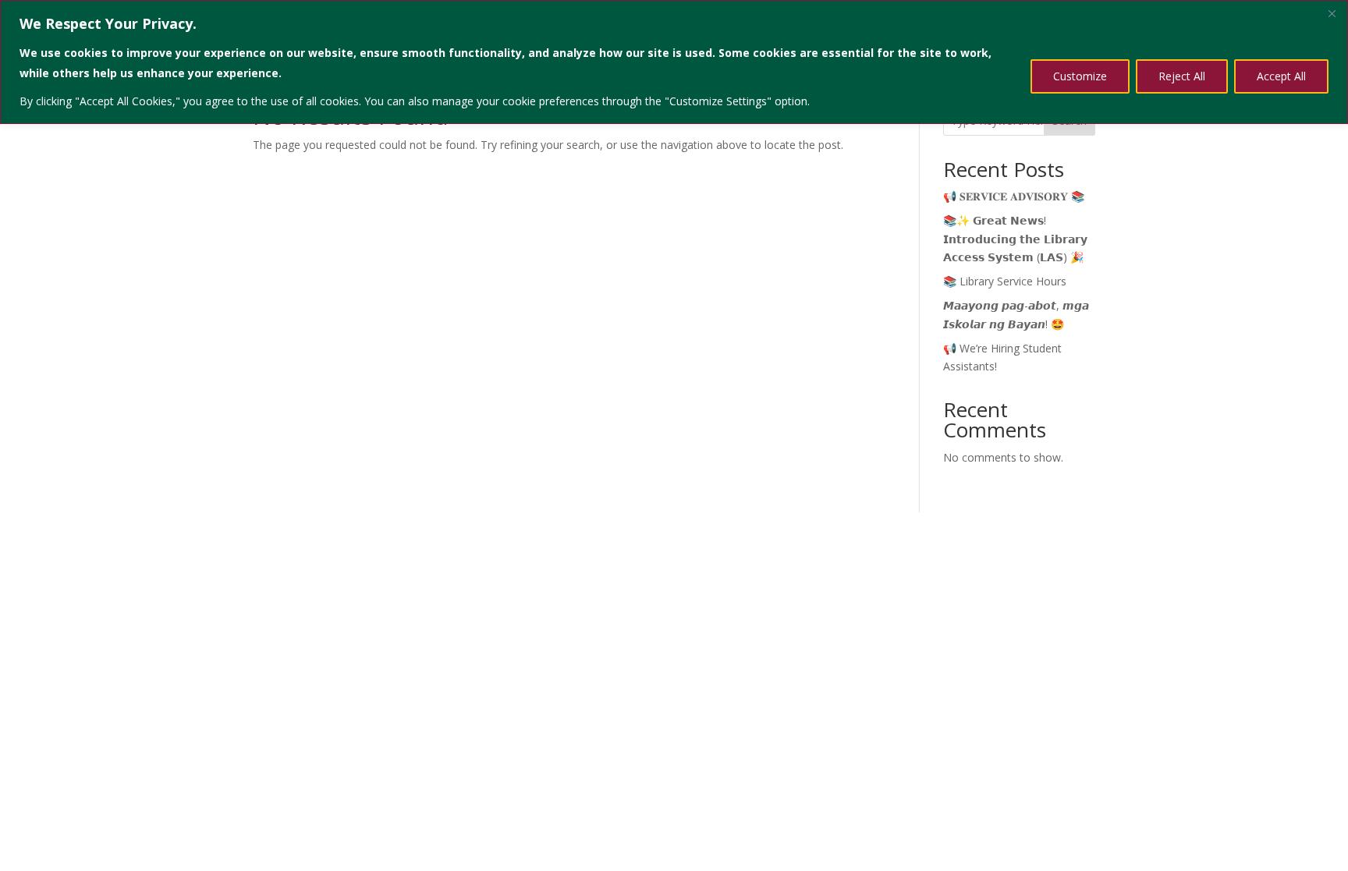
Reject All (1181, 76)
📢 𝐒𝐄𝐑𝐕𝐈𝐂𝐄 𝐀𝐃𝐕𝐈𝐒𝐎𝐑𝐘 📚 (1013, 196)
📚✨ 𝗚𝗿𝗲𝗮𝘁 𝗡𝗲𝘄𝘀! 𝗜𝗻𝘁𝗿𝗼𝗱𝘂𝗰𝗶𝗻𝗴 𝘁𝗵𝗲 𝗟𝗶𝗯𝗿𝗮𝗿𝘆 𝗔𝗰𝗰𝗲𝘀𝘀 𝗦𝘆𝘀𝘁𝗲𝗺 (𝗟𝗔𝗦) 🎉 (1015, 239)
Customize (1080, 76)
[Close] (1331, 13)
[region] (674, 62)
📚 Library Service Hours (1004, 281)
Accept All (1281, 76)
